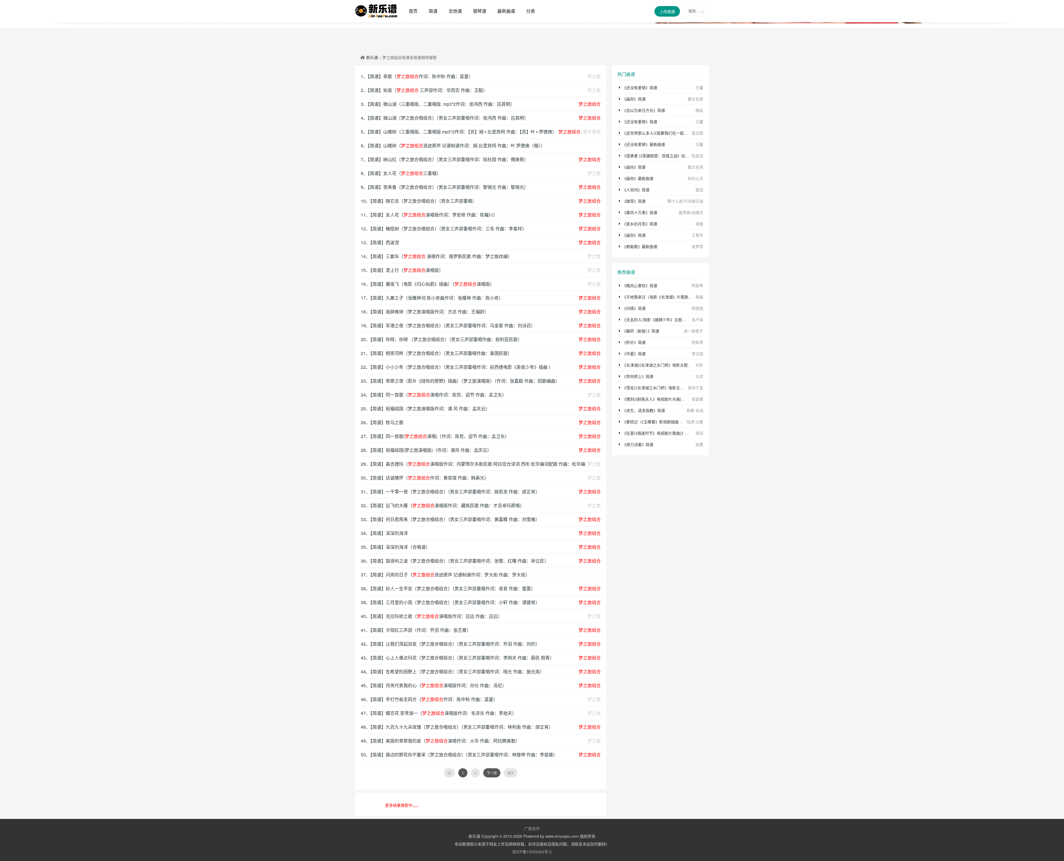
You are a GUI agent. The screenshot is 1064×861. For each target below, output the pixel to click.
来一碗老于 (693, 331)
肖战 (699, 410)
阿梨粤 (697, 285)
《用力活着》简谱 (637, 444)
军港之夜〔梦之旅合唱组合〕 (414, 325)
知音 (387, 90)
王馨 (699, 87)
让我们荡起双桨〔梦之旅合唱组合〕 (421, 644)
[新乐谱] (376, 10)
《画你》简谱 (634, 99)
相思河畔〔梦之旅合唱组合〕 (414, 353)
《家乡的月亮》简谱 (639, 223)
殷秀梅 (684, 212)
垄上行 (392, 270)
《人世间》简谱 (635, 189)
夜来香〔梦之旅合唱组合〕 (409, 187)
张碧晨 (697, 399)
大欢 (699, 376)
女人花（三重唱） (412, 173)
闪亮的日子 (397, 574)
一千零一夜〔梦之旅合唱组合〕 (417, 491)
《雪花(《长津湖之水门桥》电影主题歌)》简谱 (661, 387)
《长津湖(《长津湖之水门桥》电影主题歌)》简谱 (663, 365)
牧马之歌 (394, 422)
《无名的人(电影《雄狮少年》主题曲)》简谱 (660, 319)
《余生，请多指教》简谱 (643, 410)
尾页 (510, 772)
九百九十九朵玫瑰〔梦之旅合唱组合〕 (423, 727)
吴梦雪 (697, 246)
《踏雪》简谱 (634, 201)
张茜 (699, 444)
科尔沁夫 (695, 178)
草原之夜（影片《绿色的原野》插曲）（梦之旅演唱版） (440, 381)
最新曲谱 (506, 11)
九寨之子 (394, 298)
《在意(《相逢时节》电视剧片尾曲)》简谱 (657, 433)
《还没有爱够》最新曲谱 (643, 144)
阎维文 (697, 212)
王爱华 (697, 235)
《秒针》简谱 (634, 342)
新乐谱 (372, 57)
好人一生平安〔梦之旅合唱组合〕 (419, 588)
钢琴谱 (479, 11)
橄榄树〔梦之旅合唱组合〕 (412, 228)
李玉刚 (697, 353)
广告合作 (532, 828)
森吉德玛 (394, 464)
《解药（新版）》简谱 (640, 331)
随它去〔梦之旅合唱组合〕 (412, 201)
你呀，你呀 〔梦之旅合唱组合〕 (417, 339)
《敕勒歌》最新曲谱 (639, 246)
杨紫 (690, 410)
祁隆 (699, 223)
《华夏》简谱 (634, 353)
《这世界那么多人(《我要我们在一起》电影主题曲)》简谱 (671, 133)
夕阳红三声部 (399, 630)
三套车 (392, 256)
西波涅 (392, 242)
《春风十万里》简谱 (639, 212)
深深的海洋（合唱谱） (408, 547)
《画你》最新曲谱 (637, 178)
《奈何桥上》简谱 (637, 376)
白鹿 (699, 421)
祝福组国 (394, 408)
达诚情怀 (394, 478)
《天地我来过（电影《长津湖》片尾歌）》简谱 (662, 297)
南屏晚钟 (394, 311)
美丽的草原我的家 (403, 741)
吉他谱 (455, 11)
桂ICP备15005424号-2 (532, 851)
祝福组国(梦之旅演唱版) (409, 450)
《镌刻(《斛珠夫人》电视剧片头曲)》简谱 (657, 399)
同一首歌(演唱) (411, 436)
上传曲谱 (667, 11)
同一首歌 (394, 394)
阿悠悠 (697, 308)
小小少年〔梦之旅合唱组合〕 (414, 367)
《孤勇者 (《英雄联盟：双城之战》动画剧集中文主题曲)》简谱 (675, 155)
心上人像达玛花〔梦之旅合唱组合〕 (421, 657)
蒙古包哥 (695, 99)
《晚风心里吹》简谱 (639, 285)
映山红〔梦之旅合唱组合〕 (409, 159)
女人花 (392, 215)
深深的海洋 (397, 533)
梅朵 (699, 110)
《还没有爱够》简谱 (639, 87)
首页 (413, 11)
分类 (530, 11)
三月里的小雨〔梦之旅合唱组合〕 (419, 602)
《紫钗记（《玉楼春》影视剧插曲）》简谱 (657, 421)
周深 (699, 433)
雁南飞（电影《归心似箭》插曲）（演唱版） (440, 284)
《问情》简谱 (634, 308)
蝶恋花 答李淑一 (402, 713)
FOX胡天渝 (693, 201)
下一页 (492, 772)
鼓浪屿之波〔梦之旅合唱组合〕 (417, 561)
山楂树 (390, 131)
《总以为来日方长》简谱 (643, 110)
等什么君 (675, 201)
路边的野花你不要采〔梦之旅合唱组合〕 (426, 754)
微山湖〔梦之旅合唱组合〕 (409, 118)
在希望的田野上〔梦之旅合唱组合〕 (421, 671)
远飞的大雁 (397, 505)
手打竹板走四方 (401, 699)
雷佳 (699, 189)
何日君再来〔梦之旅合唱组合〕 (417, 519)
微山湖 (390, 104)
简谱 (433, 11)
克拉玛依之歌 (399, 616)
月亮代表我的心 (401, 685)
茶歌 (387, 76)
